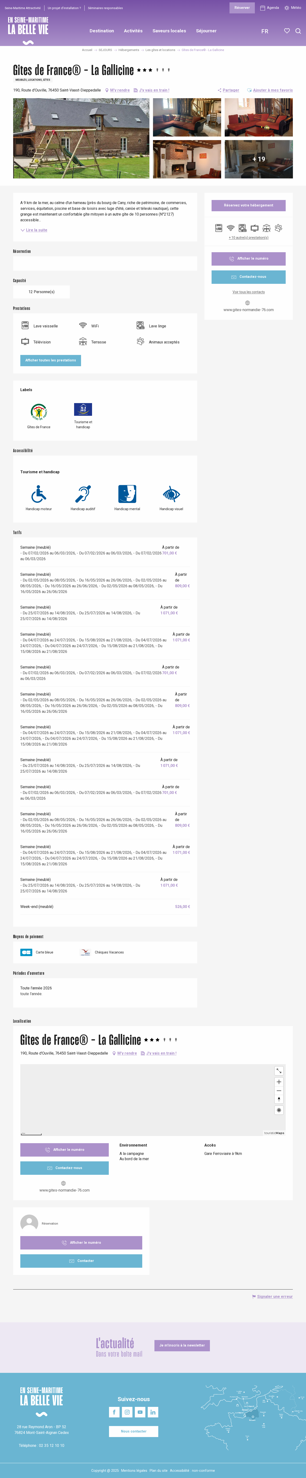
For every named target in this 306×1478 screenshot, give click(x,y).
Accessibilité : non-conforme (192, 1471)
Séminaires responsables (105, 8)
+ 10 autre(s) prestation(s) (248, 238)
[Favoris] (287, 31)
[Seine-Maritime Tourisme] (26, 31)
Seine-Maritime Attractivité (23, 8)
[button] (298, 31)
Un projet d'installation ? (64, 8)
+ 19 (258, 159)
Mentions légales (134, 1471)
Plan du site (159, 1471)
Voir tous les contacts (249, 292)
